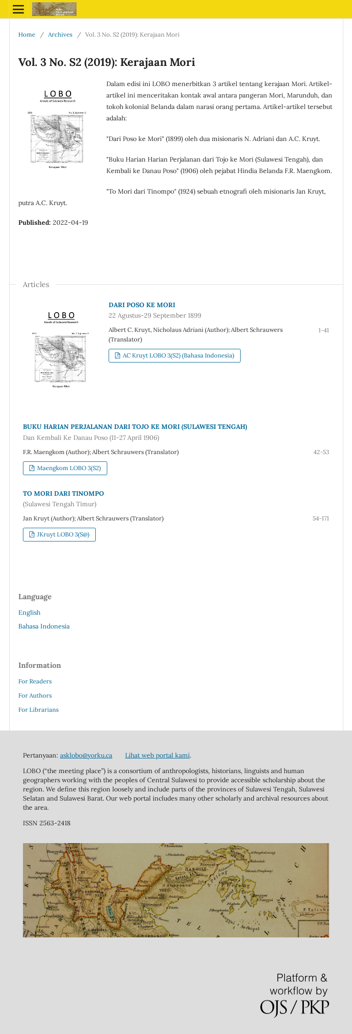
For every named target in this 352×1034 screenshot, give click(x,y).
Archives (60, 34)
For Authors (35, 695)
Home (26, 34)
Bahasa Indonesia (44, 626)
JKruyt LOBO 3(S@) (62, 534)
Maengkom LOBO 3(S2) (68, 468)
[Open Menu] (18, 9)
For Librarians (38, 710)
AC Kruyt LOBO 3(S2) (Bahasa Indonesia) (177, 355)
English (29, 612)
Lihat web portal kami (157, 755)
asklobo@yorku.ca (86, 755)
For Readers (35, 681)
